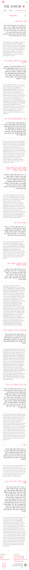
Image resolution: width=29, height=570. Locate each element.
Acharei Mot (13, 15)
